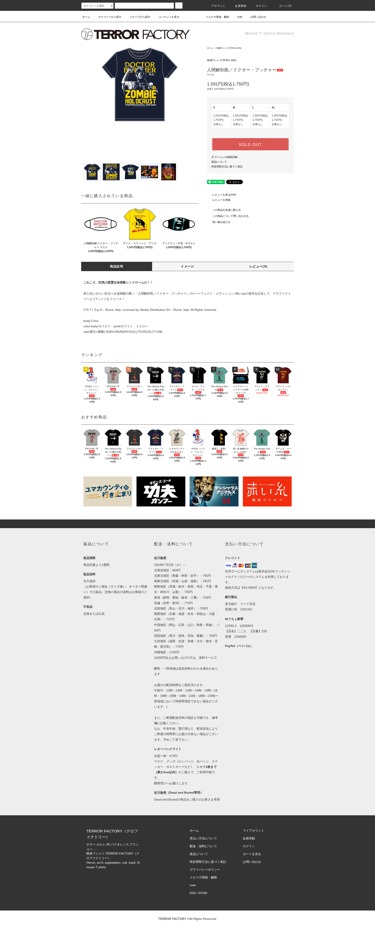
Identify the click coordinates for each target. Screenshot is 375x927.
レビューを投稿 (221, 199)
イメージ (187, 266)
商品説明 (116, 266)
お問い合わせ (258, 16)
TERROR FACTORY (172, 918)
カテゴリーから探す (110, 16)
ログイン (261, 5)
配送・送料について (203, 846)
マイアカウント (253, 830)
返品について (219, 161)
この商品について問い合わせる (230, 216)
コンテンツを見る (168, 16)
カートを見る (252, 854)
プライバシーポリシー (205, 869)
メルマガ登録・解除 (217, 16)
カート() (285, 5)
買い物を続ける (221, 222)
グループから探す (140, 16)
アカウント (218, 5)
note (239, 16)
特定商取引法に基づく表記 (227, 166)
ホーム (86, 16)
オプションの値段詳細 (224, 157)
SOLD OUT (250, 144)
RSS (193, 893)
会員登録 (241, 5)
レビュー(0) (258, 266)
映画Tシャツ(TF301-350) (229, 48)
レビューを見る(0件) (224, 194)
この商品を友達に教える (226, 209)
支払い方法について (203, 838)
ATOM (202, 893)
